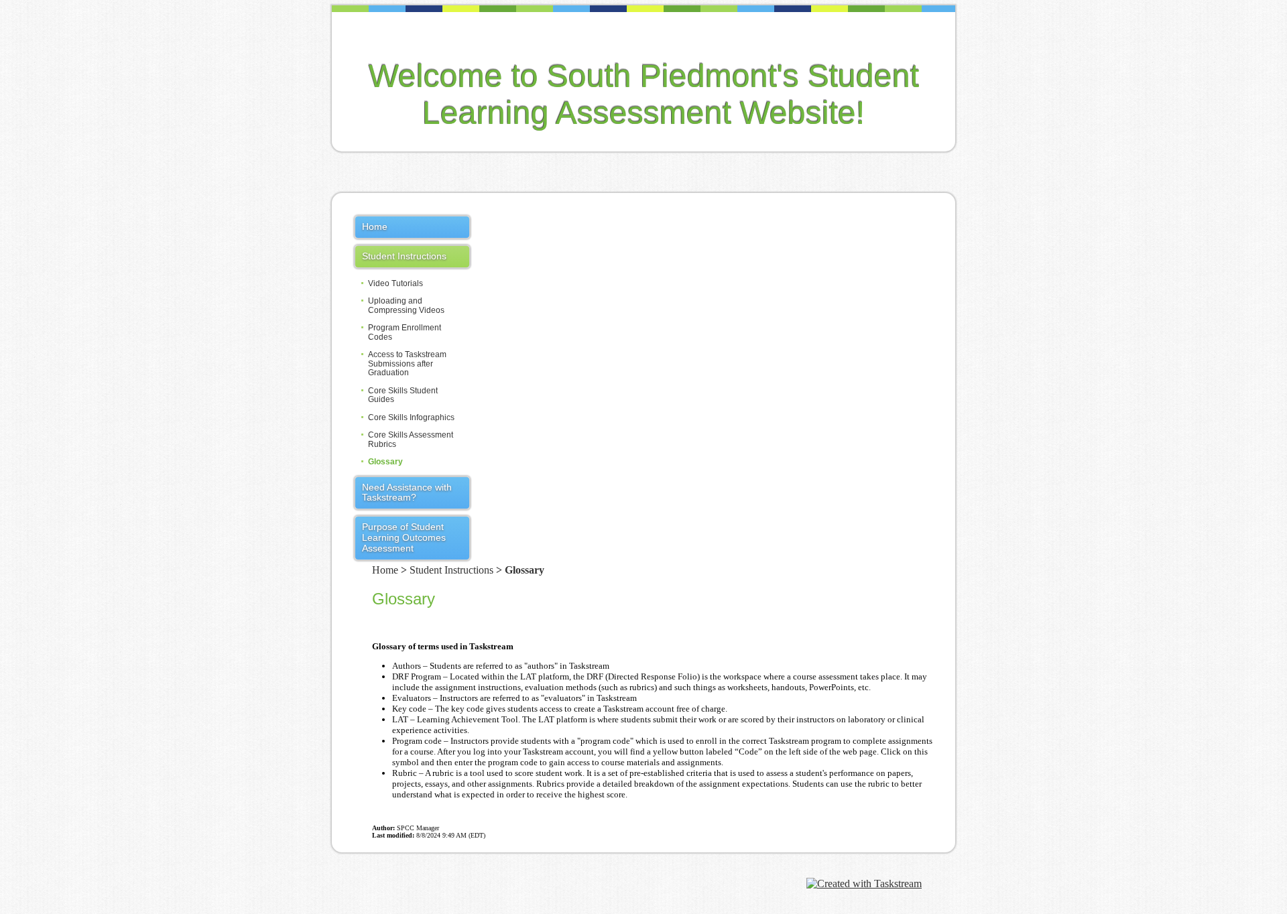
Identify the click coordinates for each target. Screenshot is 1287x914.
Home (374, 226)
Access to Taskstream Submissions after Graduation (407, 363)
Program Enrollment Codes (404, 332)
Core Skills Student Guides (403, 395)
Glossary (385, 462)
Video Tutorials (395, 283)
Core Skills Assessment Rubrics (410, 439)
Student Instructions (404, 256)
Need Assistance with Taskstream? (407, 492)
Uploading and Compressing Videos (406, 305)
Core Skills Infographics (411, 417)
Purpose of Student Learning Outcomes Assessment (404, 537)
